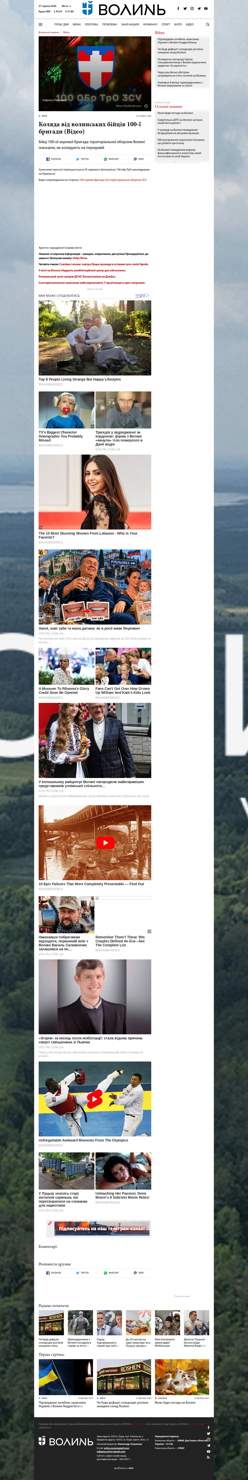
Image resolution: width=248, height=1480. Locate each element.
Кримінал (150, 24)
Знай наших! (130, 24)
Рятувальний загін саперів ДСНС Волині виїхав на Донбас (77, 276)
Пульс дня (61, 24)
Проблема (109, 24)
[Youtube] (205, 9)
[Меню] (40, 24)
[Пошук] (207, 24)
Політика (91, 24)
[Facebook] (178, 9)
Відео (190, 24)
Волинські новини (49, 32)
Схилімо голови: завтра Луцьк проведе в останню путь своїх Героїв (103, 264)
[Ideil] (124, 1468)
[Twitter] (185, 9)
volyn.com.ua (138, 1424)
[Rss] (208, 1457)
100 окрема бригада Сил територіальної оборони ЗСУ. (113, 180)
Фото (178, 24)
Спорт (166, 24)
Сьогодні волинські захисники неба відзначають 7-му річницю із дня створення (92, 283)
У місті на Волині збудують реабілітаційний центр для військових (82, 270)
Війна (77, 24)
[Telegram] (199, 9)
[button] (66, 6)
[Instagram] (192, 9)
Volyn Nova (80, 258)
